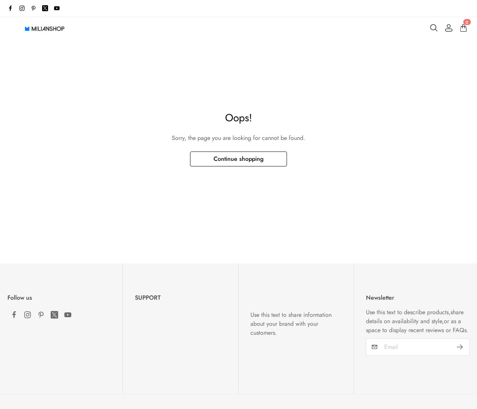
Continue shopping (238, 158)
